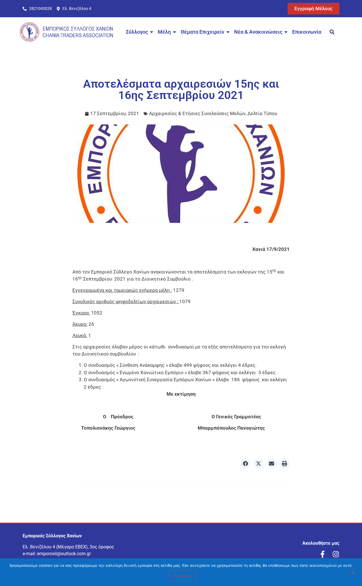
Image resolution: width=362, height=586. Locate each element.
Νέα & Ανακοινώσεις (258, 32)
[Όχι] (353, 571)
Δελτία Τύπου (262, 113)
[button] (332, 31)
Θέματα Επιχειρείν (202, 32)
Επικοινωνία (306, 32)
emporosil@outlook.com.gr (64, 553)
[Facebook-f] (322, 554)
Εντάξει (182, 576)
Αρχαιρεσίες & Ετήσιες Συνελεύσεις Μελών (197, 113)
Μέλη (164, 32)
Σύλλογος (137, 32)
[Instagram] (335, 554)
